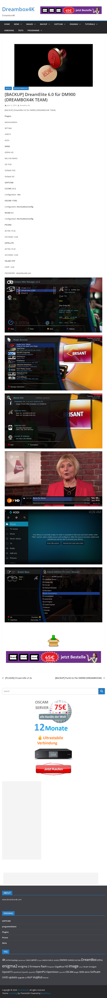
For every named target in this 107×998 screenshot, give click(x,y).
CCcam (39, 960)
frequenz (50, 967)
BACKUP (43, 24)
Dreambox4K (18, 9)
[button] (20, 24)
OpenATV (7, 971)
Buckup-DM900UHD (21, 88)
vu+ (29, 977)
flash (44, 966)
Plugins (5, 932)
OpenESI (25, 972)
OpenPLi (41, 972)
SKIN (81, 971)
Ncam (85, 966)
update (12, 977)
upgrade (21, 977)
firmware (35, 966)
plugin (76, 972)
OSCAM (69, 971)
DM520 (45, 960)
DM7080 (78, 960)
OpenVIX (62, 972)
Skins (4, 943)
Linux (81, 967)
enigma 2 (23, 966)
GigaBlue (59, 966)
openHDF (32, 972)
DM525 (50, 960)
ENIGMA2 (74, 24)
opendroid (17, 972)
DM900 (63, 960)
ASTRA (8, 960)
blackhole (21, 960)
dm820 (56, 960)
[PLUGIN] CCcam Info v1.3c (18, 678)
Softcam (95, 972)
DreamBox (89, 959)
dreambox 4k (25, 105)
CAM (28, 960)
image (73, 966)
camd (33, 960)
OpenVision (52, 971)
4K (3, 960)
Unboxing (9, 30)
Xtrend (45, 977)
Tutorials (90, 24)
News (16, 24)
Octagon (92, 966)
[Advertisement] (21, 820)
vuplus (38, 977)
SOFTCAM (58, 24)
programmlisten (9, 926)
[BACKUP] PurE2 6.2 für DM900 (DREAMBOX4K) (78, 678)
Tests (20, 30)
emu (100, 960)
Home (7, 24)
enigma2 (9, 966)
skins (87, 971)
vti (26, 978)
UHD (5, 977)
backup (14, 960)
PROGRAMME (33, 30)
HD (66, 966)
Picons (5, 937)
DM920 (71, 960)
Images (29, 24)
